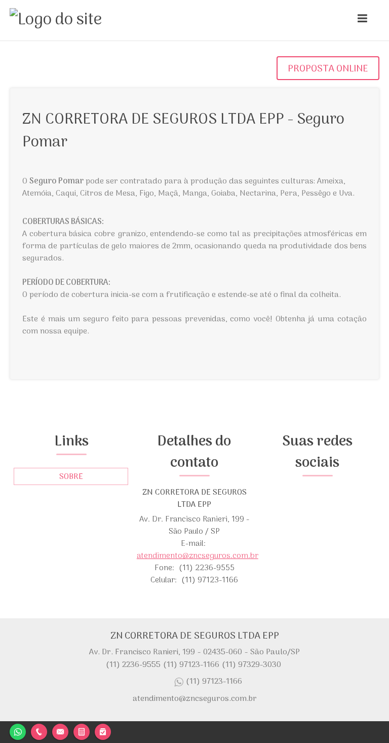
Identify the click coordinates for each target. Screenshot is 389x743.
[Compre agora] (103, 730)
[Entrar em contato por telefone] (39, 732)
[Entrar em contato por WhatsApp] (18, 730)
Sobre (71, 477)
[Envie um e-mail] (60, 730)
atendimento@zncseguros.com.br (197, 556)
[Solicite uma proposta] (81, 730)
